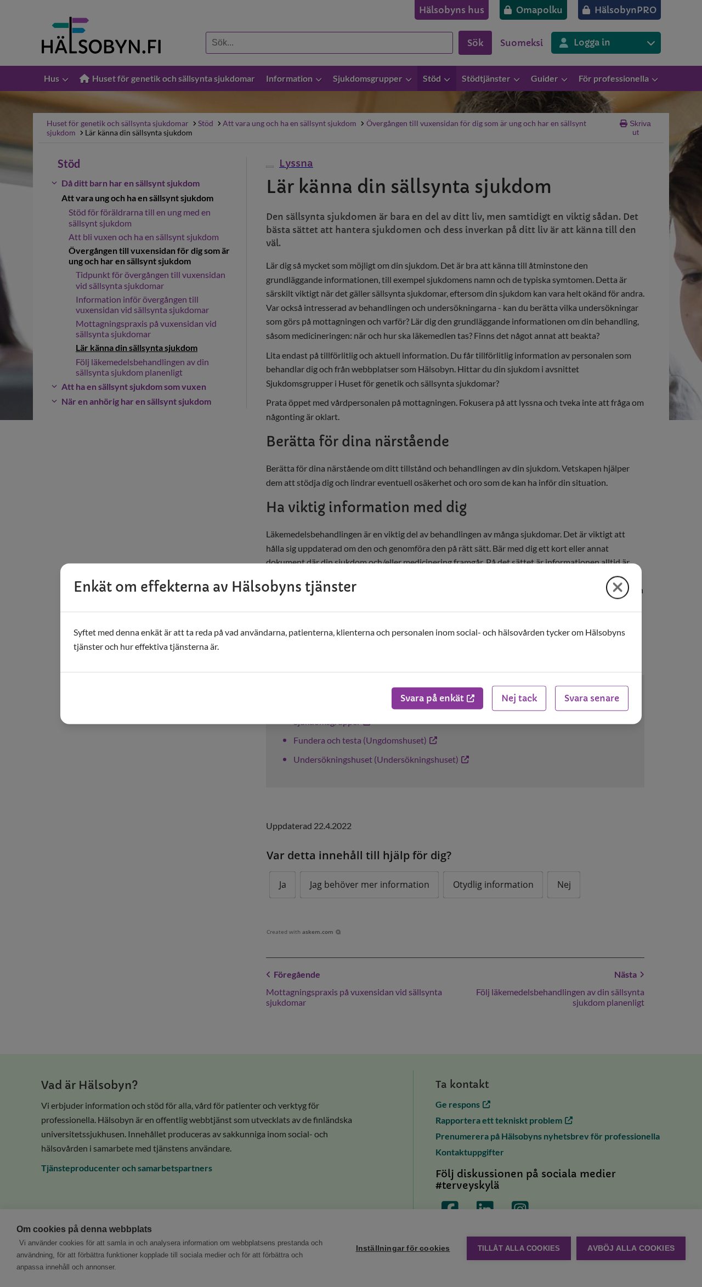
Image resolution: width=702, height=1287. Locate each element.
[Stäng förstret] (618, 587)
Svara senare (591, 698)
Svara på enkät (432, 698)
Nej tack (519, 698)
